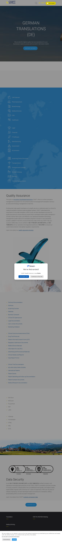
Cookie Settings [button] (6, 539)
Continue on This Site (36, 276)
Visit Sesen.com (24, 276)
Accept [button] (14, 539)
